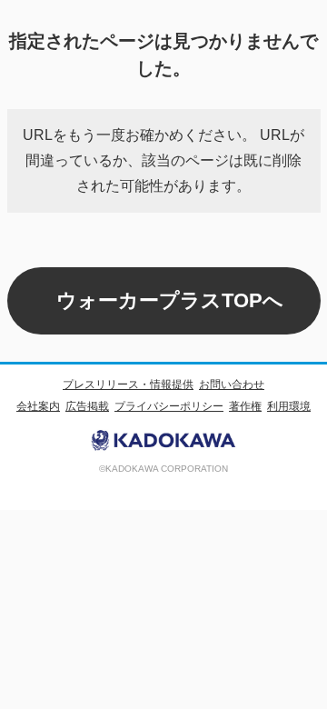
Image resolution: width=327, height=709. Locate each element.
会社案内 (38, 406)
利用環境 (289, 406)
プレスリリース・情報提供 (128, 384)
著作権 (245, 406)
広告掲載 (87, 406)
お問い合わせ (231, 384)
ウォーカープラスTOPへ (169, 300)
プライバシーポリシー (168, 406)
